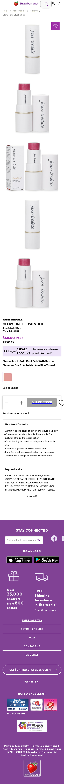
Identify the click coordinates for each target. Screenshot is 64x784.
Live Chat (32, 654)
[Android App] (46, 562)
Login (12, 351)
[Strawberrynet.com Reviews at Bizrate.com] (18, 710)
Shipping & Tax (32, 620)
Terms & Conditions (44, 745)
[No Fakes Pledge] (50, 708)
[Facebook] (54, 539)
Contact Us (32, 646)
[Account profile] (53, 3)
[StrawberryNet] (26, 3)
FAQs (32, 637)
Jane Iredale (13, 319)
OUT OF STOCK (42, 402)
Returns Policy (32, 629)
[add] (21, 402)
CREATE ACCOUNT (23, 351)
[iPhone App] (19, 562)
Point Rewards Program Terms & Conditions (32, 748)
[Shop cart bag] (59, 3)
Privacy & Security (16, 745)
